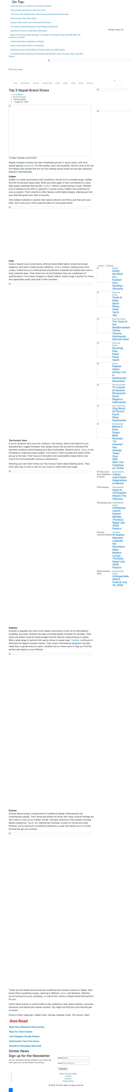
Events (57, 83)
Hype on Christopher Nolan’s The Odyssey (119, 494)
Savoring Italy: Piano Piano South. (23, 18)
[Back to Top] (11, 1090)
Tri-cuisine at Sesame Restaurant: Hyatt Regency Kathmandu (119, 395)
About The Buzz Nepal (68, 1074)
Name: (60, 1058)
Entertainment (25, 83)
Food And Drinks (118, 319)
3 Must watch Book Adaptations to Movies (119, 479)
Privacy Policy (68, 1081)
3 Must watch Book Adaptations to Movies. (27, 41)
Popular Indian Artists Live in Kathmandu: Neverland (119, 374)
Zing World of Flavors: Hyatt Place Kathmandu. (28, 31)
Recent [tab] (101, 266)
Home (15, 83)
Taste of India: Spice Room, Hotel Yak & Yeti (117, 306)
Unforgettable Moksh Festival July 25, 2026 (120, 581)
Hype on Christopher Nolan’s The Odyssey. (27, 46)
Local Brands (18, 94)
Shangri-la (89, 83)
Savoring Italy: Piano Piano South (117, 354)
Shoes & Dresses (19, 97)
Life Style (36, 83)
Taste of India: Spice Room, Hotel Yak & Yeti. (27, 10)
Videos (73, 83)
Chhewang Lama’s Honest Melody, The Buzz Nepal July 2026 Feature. (37, 50)
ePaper (80, 83)
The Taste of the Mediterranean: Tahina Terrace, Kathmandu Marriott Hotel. (39, 14)
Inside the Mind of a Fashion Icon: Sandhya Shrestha (117, 279)
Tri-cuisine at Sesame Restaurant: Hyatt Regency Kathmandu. (34, 27)
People (65, 83)
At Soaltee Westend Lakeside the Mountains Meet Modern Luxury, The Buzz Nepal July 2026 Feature (118, 551)
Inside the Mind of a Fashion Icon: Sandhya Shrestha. (31, 6)
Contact (68, 1076)
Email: (60, 1063)
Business (68, 1079)
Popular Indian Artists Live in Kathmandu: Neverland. (30, 22)
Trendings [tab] (109, 266)
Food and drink (47, 83)
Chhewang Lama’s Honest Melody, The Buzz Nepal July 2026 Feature (118, 518)
